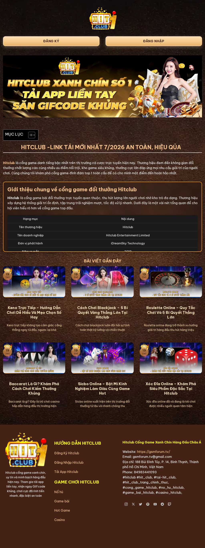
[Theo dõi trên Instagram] (126, 504)
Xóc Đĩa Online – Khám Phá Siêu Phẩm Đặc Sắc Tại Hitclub (171, 389)
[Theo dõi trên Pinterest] (148, 504)
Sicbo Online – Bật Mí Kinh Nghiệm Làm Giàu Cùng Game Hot (102, 389)
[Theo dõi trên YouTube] (155, 504)
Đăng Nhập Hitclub (68, 462)
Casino (59, 520)
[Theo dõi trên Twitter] (140, 504)
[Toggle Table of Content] (29, 135)
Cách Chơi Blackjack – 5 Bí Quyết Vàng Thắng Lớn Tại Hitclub (102, 312)
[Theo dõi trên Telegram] (162, 504)
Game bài (61, 501)
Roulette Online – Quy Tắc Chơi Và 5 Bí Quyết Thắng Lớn (170, 312)
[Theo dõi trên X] (133, 504)
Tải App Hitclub (66, 472)
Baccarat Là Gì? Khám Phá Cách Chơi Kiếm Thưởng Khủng (34, 389)
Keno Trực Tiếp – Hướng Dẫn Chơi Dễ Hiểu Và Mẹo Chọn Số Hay (34, 312)
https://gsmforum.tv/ (153, 452)
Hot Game (62, 510)
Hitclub (9, 163)
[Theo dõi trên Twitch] (169, 504)
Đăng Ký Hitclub (66, 453)
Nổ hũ (58, 492)
